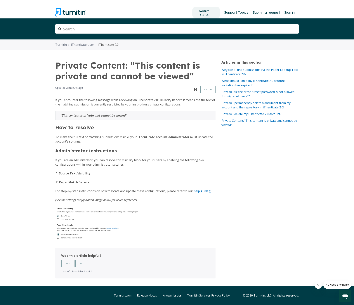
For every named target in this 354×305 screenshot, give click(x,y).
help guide (201, 191)
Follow (208, 89)
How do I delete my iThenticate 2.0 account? (251, 114)
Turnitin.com (122, 295)
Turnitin (61, 45)
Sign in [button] (289, 12)
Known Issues (172, 295)
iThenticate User (82, 45)
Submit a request (266, 12)
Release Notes (147, 295)
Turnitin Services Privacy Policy (208, 295)
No (81, 263)
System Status (204, 12)
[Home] (70, 12)
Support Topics (236, 12)
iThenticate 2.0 (108, 45)
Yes (68, 263)
